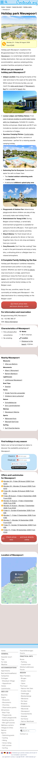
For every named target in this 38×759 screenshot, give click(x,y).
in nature (31, 270)
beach (20, 89)
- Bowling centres (7, 720)
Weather (4, 664)
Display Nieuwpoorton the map (19, 577)
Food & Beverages (26, 651)
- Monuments (6, 702)
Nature (3, 730)
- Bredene (23, 704)
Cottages (4, 678)
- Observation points (8, 707)
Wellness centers (7, 725)
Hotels (3, 686)
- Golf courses (6, 745)
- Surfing (4, 748)
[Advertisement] (19, 351)
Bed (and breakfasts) (9, 673)
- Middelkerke (25, 706)
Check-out (12, 460)
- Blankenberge (25, 696)
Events (22, 653)
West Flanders (25, 676)
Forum (22, 669)
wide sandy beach (17, 86)
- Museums (5, 700)
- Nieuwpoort (25, 711)
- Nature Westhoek (27, 721)
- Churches (5, 705)
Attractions (5, 710)
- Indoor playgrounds (8, 718)
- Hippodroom (6, 683)
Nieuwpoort (5, 56)
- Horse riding (6, 743)
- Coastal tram (25, 664)
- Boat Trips (5, 712)
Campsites (5, 676)
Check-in (11, 456)
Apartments (5, 671)
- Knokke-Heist (25, 691)
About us (23, 728)
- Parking (23, 662)
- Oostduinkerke (26, 714)
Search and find (20, 467)
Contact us (24, 734)
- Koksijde (23, 716)
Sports (3, 733)
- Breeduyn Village (8, 681)
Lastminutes (5, 688)
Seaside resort (6, 657)
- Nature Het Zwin (26, 688)
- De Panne (24, 719)
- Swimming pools (7, 735)
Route (22, 659)
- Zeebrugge (24, 693)
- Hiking (4, 740)
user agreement (6, 756)
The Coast (24, 686)
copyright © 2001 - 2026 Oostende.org (25, 756)
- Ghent (23, 681)
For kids (4, 662)
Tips (2, 659)
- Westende (24, 709)
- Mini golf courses (8, 723)
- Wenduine (24, 699)
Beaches (4, 695)
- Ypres (22, 683)
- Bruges (23, 678)
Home (3, 651)
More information (11, 322)
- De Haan (23, 701)
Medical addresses (27, 667)
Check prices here (19, 305)
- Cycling (4, 738)
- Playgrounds (6, 715)
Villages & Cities (7, 728)
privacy (13, 756)
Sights (3, 697)
